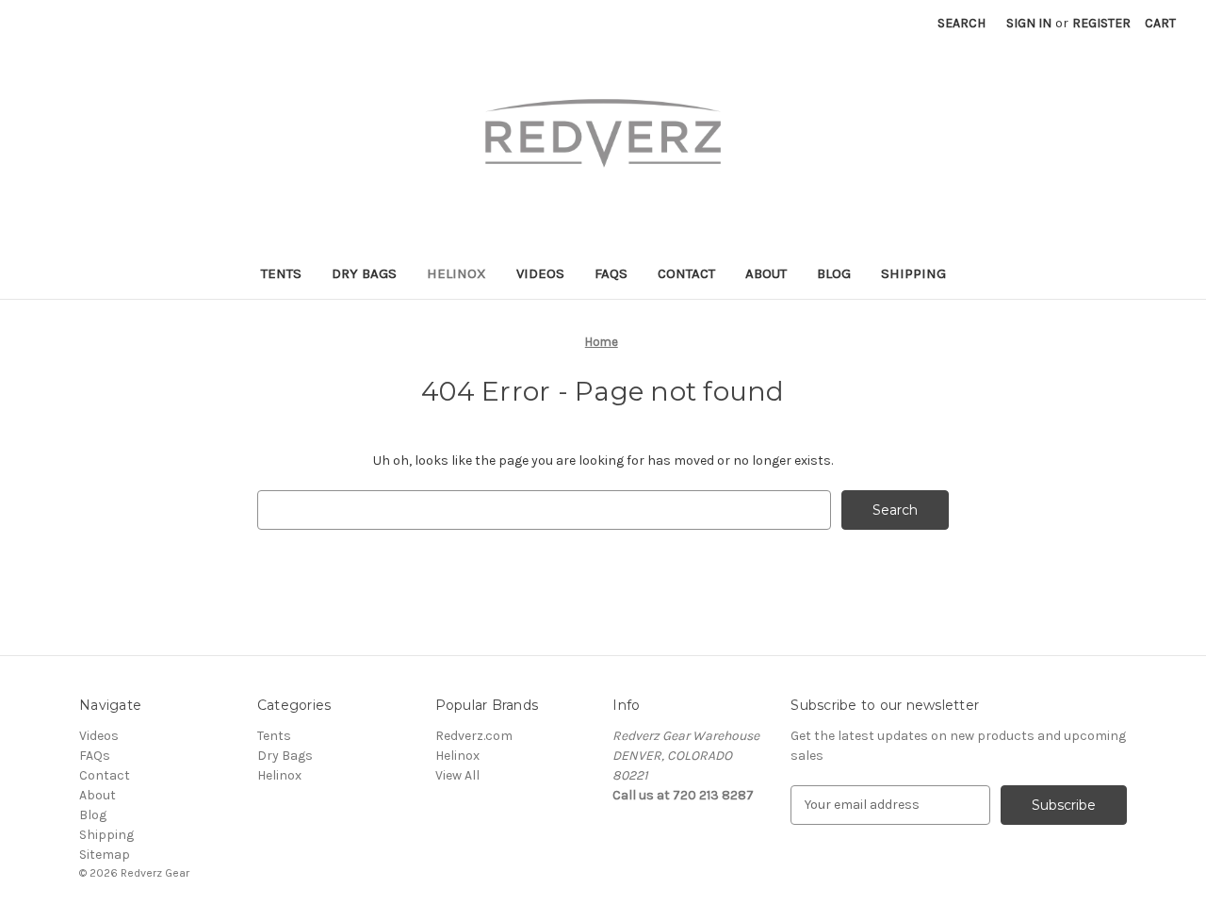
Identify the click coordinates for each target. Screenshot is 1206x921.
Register (1101, 23)
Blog (834, 273)
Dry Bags (364, 273)
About (766, 273)
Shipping (913, 273)
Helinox (456, 273)
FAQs (611, 273)
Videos (540, 273)
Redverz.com (474, 736)
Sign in (1028, 23)
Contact (686, 273)
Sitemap (104, 855)
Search (961, 23)
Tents (281, 273)
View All (457, 775)
